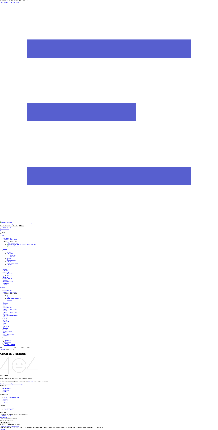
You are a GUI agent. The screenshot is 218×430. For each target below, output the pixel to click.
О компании (7, 388)
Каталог (2, 287)
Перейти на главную (17, 384)
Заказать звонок (4, 229)
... (3, 250)
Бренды (9, 258)
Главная (2, 349)
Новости (12, 256)
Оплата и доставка (12, 263)
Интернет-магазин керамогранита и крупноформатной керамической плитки (22, 223)
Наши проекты (11, 260)
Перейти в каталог (5, 384)
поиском (30, 381)
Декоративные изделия (10, 312)
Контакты (10, 264)
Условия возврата (8, 409)
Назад (8, 295)
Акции (5, 249)
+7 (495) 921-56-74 (5, 227)
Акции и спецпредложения (11, 397)
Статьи (9, 261)
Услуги (9, 266)
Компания (10, 253)
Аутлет (9, 252)
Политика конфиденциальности (9, 426)
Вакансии (13, 255)
